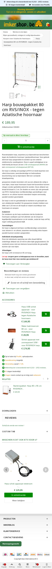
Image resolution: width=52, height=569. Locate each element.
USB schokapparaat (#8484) (34, 165)
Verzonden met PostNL (41, 5)
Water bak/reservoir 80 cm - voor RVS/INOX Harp (30, 329)
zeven (30, 12)
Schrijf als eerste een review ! (13, 426)
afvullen (41, 12)
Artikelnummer (7, 127)
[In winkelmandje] (46, 314)
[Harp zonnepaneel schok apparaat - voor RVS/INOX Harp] (11, 344)
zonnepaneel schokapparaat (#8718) (19, 167)
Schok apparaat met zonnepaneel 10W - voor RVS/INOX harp (30, 342)
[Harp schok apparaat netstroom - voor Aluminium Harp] (18, 464)
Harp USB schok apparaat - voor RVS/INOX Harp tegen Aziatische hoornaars (28, 312)
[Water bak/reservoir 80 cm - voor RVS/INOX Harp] (11, 330)
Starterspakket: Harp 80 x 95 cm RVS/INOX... (27, 387)
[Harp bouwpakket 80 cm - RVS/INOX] (39, 87)
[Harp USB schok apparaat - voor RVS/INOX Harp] (11, 314)
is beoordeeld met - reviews (25, 368)
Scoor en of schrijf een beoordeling (27, 282)
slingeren (21, 12)
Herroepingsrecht (10, 544)
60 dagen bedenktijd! (17, 5)
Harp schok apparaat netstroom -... (18, 485)
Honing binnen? (26, 9)
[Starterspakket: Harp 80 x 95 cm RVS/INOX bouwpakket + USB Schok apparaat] (7, 389)
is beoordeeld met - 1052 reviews (28, 2)
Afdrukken (9, 293)
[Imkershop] (24, 24)
